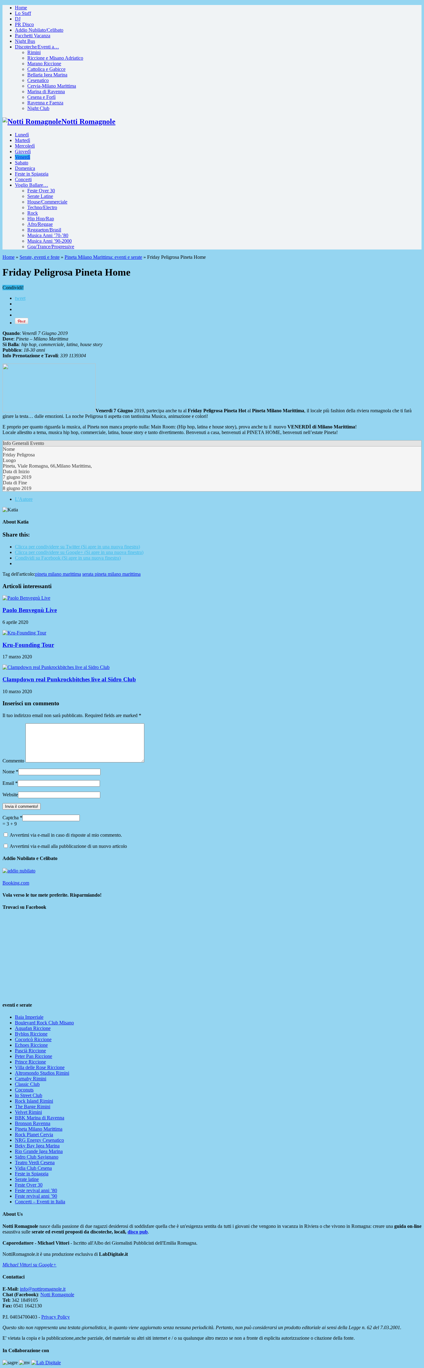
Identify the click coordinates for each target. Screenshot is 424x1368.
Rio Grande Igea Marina (39, 1151)
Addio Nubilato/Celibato (39, 30)
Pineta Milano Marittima (38, 1129)
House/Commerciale (47, 201)
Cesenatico (38, 80)
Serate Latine (40, 196)
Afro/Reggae (40, 224)
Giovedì (23, 151)
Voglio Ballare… (31, 185)
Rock (32, 213)
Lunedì (22, 134)
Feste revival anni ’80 (36, 1190)
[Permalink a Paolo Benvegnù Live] (26, 598)
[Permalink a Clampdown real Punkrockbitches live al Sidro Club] (56, 667)
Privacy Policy (55, 1317)
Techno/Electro (42, 207)
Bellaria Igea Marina (47, 74)
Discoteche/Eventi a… (37, 46)
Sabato (21, 162)
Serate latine (27, 1179)
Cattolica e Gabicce (46, 69)
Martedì (22, 140)
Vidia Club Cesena (33, 1168)
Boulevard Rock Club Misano (44, 1022)
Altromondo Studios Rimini (42, 1073)
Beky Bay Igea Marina (37, 1145)
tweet (20, 298)
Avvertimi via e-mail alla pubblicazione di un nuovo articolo (68, 846)
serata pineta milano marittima (111, 574)
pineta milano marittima (58, 574)
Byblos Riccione (31, 1033)
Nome (8, 771)
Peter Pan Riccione (33, 1056)
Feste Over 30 (41, 190)
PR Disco (24, 24)
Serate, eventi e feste (40, 257)
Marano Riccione (44, 63)
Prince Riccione (30, 1061)
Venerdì (22, 157)
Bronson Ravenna (32, 1123)
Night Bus (25, 41)
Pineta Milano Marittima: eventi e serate (103, 257)
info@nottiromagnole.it (42, 1289)
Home (21, 7)
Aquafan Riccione (33, 1028)
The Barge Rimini (32, 1106)
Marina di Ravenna (46, 91)
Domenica (25, 168)
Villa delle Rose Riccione (40, 1067)
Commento (13, 760)
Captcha (11, 817)
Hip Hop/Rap (40, 218)
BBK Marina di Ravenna (39, 1117)
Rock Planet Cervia (34, 1134)
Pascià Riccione (30, 1050)
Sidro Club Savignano (36, 1157)
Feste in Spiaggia (31, 173)
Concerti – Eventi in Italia (40, 1201)
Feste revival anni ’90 (36, 1196)
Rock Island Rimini (34, 1101)
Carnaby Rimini (30, 1078)
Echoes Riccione (31, 1045)
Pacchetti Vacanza (32, 35)
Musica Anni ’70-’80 (47, 235)
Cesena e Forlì (41, 97)
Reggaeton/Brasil (44, 229)
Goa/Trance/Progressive (50, 246)
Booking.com (15, 882)
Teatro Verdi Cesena (35, 1162)
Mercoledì (25, 146)
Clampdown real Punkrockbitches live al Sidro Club (69, 679)
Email (8, 783)
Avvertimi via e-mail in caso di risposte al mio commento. (66, 835)
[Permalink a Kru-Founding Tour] (24, 632)
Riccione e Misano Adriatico (55, 58)
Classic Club (27, 1084)
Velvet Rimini (28, 1112)
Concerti (23, 179)
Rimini (34, 52)
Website (10, 794)
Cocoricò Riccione (33, 1039)
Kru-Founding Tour (28, 645)
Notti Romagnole (57, 1294)
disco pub (138, 1231)
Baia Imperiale (29, 1017)
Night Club (38, 108)
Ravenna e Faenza (45, 102)
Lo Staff (23, 13)
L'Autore (24, 499)
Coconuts (24, 1089)
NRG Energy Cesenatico (39, 1140)
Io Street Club (28, 1095)
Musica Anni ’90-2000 (49, 241)
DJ (17, 18)
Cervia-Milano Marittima (51, 86)
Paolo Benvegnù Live (29, 610)
